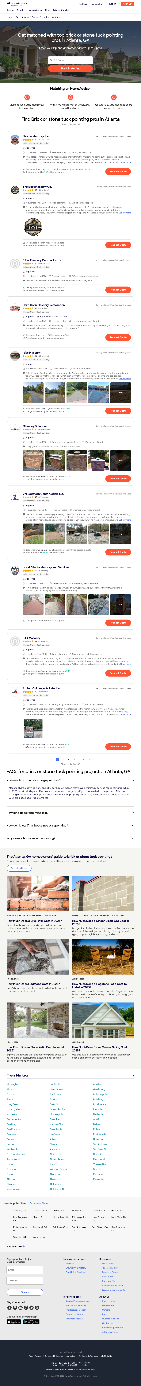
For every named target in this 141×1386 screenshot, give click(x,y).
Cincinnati (55, 1174)
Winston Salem (58, 1169)
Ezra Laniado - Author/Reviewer (24, 915)
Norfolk (97, 1154)
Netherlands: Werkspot (88, 1356)
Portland (98, 1084)
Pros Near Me (108, 1281)
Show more (125, 162)
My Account (108, 1263)
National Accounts (74, 1319)
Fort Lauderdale (16, 1154)
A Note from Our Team (112, 1285)
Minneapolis (56, 1114)
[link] (70, 140)
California (63, 1364)
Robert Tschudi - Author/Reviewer (90, 915)
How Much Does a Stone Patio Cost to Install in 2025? (37, 1049)
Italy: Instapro (71, 1356)
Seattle (97, 1169)
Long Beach (13, 1104)
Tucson (10, 1094)
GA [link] (17, 17)
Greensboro (57, 1159)
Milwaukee (99, 1179)
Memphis (98, 1109)
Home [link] (9, 17)
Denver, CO (98, 1210)
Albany (54, 1139)
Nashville (98, 1114)
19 (83, 759)
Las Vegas (55, 1134)
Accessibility (84, 1364)
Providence (99, 1104)
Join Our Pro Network (76, 1305)
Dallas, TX (77, 1210)
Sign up (25, 1292)
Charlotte (55, 1154)
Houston (98, 1139)
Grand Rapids (57, 1109)
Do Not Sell (73, 1364)
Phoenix (11, 1089)
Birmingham (13, 1084)
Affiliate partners (110, 1332)
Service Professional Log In (78, 1301)
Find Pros (70, 1263)
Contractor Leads (74, 1314)
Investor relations (110, 1319)
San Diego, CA (100, 1227)
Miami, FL (38, 1217)
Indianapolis (13, 1189)
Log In (112, 3)
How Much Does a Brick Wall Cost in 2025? (34, 921)
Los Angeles (13, 1109)
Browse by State (39, 1203)
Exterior (21, 10)
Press (104, 1314)
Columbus (55, 1184)
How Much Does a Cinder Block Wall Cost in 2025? (100, 922)
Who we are (108, 1305)
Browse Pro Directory (76, 1268)
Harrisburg (99, 1089)
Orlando (11, 1169)
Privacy (54, 1364)
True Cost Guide (110, 1268)
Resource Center (110, 1272)
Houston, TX (118, 1210)
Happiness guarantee (112, 1327)
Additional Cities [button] (14, 1246)
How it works (108, 1301)
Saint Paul (55, 1119)
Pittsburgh (99, 1099)
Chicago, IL (58, 1210)
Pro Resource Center (76, 1310)
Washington (13, 1149)
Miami (10, 1164)
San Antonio (100, 1144)
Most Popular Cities (15, 1203)
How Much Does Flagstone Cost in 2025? (33, 984)
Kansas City (56, 1124)
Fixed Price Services (75, 1272)
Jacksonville (13, 1159)
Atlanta (11, 1179)
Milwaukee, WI (60, 1217)
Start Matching (70, 68)
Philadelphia (100, 1094)
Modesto (12, 1114)
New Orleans (57, 1089)
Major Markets (17, 1075)
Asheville (55, 1149)
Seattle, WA (19, 1237)
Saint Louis (56, 1129)
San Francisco (14, 1129)
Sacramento (14, 1119)
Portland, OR (40, 1227)
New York (55, 1144)
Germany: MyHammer (54, 1356)
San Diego (12, 1124)
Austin (96, 1119)
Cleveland (55, 1179)
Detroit (54, 1104)
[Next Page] (89, 759)
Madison (98, 1174)
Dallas (96, 1124)
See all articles (19, 868)
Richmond (99, 1159)
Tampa (10, 1174)
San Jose (12, 1134)
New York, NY (118, 1217)
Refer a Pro (107, 1276)
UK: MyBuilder (106, 1356)
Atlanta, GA (19, 1210)
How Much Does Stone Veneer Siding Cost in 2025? (101, 1049)
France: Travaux (35, 1356)
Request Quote (118, 171)
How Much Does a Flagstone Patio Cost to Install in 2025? (99, 985)
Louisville (55, 1084)
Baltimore (55, 1094)
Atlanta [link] (25, 17)
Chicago (11, 1184)
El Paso (97, 1129)
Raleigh (54, 1164)
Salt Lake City (101, 1149)
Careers (106, 1310)
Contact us (107, 1323)
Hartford (11, 1144)
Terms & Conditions (87, 1369)
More (47, 10)
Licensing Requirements (113, 1290)
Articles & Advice (61, 10)
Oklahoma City (58, 1189)
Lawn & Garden (35, 10)
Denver (11, 1139)
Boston (54, 1099)
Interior (10, 10)
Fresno (10, 1099)
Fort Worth (99, 1134)
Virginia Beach (101, 1164)
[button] (33, 226)
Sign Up (127, 3)
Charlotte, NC (40, 1210)
